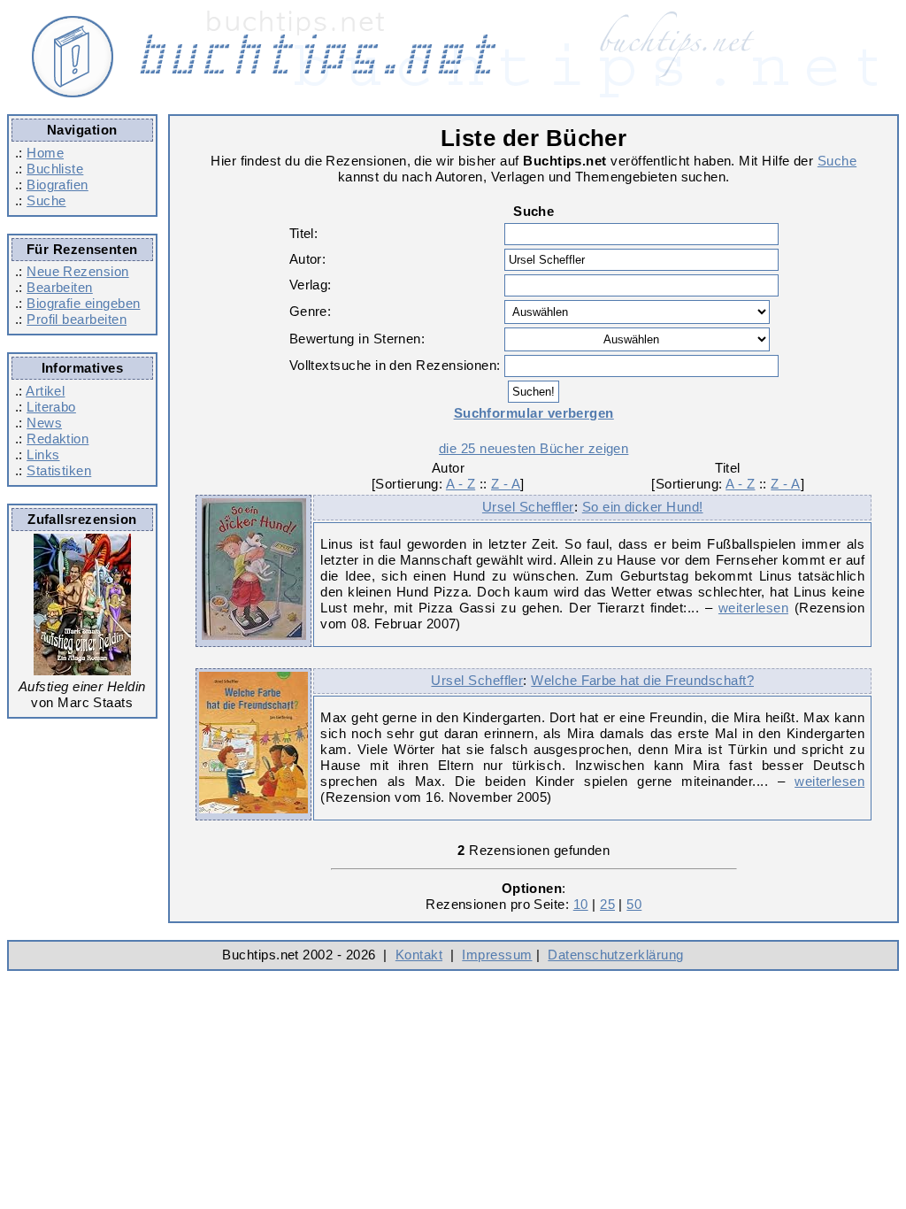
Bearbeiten (60, 287)
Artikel (45, 390)
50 (633, 904)
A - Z (460, 483)
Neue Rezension (77, 271)
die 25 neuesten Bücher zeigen (533, 448)
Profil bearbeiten (77, 319)
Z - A (505, 483)
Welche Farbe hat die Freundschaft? (642, 680)
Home (45, 152)
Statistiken (59, 470)
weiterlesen (753, 607)
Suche (46, 200)
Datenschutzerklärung (615, 954)
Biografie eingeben (83, 303)
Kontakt (418, 954)
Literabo (51, 406)
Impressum (497, 954)
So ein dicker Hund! (642, 506)
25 (607, 904)
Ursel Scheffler (528, 506)
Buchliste (55, 168)
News (44, 422)
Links (43, 454)
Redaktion (57, 438)
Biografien (57, 184)
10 (580, 904)
